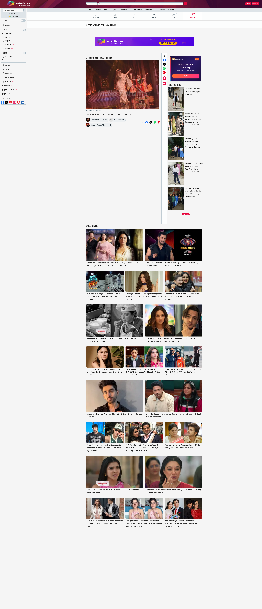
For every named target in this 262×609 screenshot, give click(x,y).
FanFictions (137, 10)
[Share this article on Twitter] (164, 64)
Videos (7, 69)
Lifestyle (8, 45)
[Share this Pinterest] (164, 72)
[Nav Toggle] (3, 4)
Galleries (8, 73)
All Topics (8, 57)
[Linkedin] (22, 102)
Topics (106, 10)
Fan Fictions (9, 78)
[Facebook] (2, 102)
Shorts (7, 86)
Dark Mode (6, 20)
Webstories (149, 10)
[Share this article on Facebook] (164, 60)
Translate (15, 16)
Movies (7, 37)
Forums (5, 53)
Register (255, 4)
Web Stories (9, 90)
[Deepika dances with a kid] (122, 84)
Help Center (9, 94)
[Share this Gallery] (164, 56)
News (4, 30)
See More (5, 60)
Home (7, 25)
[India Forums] (19, 3)
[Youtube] (10, 102)
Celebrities (9, 65)
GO (186, 4)
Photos (171, 10)
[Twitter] (6, 102)
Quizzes (8, 82)
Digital (7, 41)
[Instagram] (14, 102)
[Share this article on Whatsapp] (164, 68)
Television (8, 33)
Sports (7, 48)
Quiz (114, 10)
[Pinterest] (18, 102)
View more (185, 214)
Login (248, 4)
